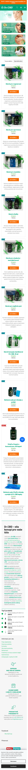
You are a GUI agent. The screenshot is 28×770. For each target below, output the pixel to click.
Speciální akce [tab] (18, 61)
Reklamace (5, 650)
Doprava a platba (6, 644)
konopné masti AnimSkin (16, 1)
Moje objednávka (6, 642)
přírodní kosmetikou (13, 540)
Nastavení (13, 761)
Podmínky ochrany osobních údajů (11, 652)
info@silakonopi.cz (17, 719)
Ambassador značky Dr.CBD (9, 657)
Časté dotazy (5, 654)
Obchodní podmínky (7, 648)
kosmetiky (19, 601)
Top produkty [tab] (8, 61)
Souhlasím (13, 766)
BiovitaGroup (8, 733)
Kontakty (4, 646)
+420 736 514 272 (18, 717)
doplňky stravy (8, 542)
